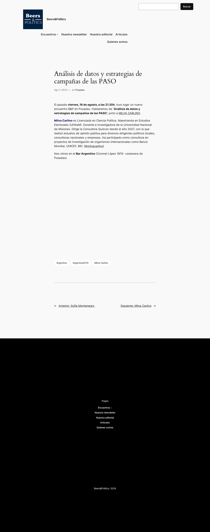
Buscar (187, 6)
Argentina (61, 262)
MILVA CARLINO (129, 113)
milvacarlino (95, 146)
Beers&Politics (56, 19)
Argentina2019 (80, 262)
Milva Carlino (101, 262)
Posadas (79, 89)
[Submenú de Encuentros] (57, 34)
